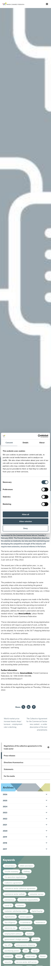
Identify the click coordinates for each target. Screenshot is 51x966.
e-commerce (25, 922)
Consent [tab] (9, 443)
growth (36, 939)
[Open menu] (47, 4)
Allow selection (25, 521)
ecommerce (40, 922)
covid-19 (8, 905)
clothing (26, 871)
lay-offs (8, 945)
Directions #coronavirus (13, 762)
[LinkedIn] (28, 707)
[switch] (45, 489)
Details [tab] (25, 443)
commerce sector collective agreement (20, 888)
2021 (5, 825)
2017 (5, 849)
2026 (5, 794)
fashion (29, 934)
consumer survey (36, 894)
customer (20, 905)
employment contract (13, 934)
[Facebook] (34, 707)
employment (26, 928)
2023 (5, 812)
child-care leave (26, 866)
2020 (5, 831)
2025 (5, 800)
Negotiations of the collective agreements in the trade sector (23, 747)
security (8, 962)
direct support (25, 917)
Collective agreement (13, 883)
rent (25, 951)
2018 (5, 843)
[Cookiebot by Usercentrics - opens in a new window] (38, 436)
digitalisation (10, 917)
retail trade (30, 956)
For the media (9, 776)
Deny (25, 528)
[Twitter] (23, 707)
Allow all (25, 514)
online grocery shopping (25, 945)
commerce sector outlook (15, 894)
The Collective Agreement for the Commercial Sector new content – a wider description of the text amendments (36, 724)
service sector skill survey (26, 962)
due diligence (10, 922)
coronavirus (9, 900)
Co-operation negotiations (15, 877)
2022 (5, 819)
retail (19, 956)
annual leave (10, 866)
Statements (8, 769)
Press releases (9, 755)
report (35, 951)
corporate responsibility (28, 900)
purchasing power (12, 951)
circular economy (11, 871)
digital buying (37, 911)
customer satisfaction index (15, 911)
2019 (5, 837)
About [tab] (41, 443)
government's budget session (16, 939)
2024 (5, 806)
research (8, 956)
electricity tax (10, 928)
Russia (42, 956)
